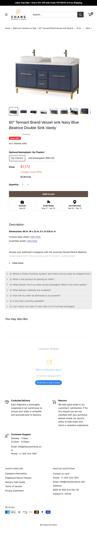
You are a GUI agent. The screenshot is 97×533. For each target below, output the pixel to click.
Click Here (35, 237)
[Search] (80, 14)
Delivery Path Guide (15, 482)
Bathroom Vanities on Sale (24, 28)
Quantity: (14, 184)
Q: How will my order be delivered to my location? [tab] (35, 295)
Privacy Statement (14, 490)
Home (7, 28)
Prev (79, 28)
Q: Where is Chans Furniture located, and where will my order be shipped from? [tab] (50, 274)
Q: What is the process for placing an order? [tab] (32, 279)
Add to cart (48, 194)
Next (88, 28)
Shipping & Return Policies (18, 478)
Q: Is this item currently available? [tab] (27, 301)
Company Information (16, 473)
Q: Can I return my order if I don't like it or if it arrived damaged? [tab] (42, 306)
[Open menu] (6, 15)
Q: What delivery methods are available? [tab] (30, 290)
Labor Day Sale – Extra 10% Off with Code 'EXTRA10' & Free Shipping (48, 2)
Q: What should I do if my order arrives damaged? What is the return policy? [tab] (48, 284)
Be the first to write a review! (48, 382)
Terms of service (13, 486)
